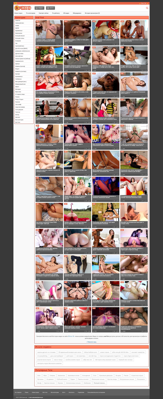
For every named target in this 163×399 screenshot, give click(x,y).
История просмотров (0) (92, 13)
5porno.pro (24, 397)
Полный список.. (100, 383)
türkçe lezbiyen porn (90, 352)
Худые (72, 379)
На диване (50, 379)
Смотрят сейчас (43, 13)
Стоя (94, 375)
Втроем (60, 383)
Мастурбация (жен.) (21, 81)
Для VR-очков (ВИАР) (21, 48)
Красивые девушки (105, 375)
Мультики (18, 91)
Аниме (17, 25)
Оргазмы (40, 379)
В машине (18, 41)
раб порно (69, 356)
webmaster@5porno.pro (37, 397)
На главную (18, 392)
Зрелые (17, 63)
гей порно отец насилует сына (105, 360)
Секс (38, 375)
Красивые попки (73, 375)
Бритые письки (49, 383)
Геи (16, 43)
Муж (45, 375)
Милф (39, 383)
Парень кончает (83, 379)
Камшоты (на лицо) (20, 71)
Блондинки (86, 375)
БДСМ (17, 28)
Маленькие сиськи (98, 379)
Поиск (26, 392)
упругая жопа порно (44, 360)
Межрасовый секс (20, 84)
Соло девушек (19, 109)
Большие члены (19, 38)
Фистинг (17, 117)
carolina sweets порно (73, 360)
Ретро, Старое (19, 99)
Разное (17, 97)
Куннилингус (18, 76)
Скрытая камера (20, 107)
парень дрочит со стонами (46, 352)
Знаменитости (19, 61)
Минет (17, 86)
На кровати (141, 379)
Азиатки (17, 20)
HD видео (66, 13)
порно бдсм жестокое (131, 356)
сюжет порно (104, 352)
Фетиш (17, 114)
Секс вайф (18, 104)
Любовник (87, 383)
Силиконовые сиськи (73, 383)
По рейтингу (56, 13)
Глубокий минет (62, 379)
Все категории (19, 119)
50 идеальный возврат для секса (69, 352)
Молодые (18, 89)
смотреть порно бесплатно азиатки (49, 363)
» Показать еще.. (92, 342)
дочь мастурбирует (56, 356)
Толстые (17, 112)
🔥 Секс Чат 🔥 (143, 3)
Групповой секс (19, 46)
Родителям (81, 392)
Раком (126, 375)
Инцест (17, 69)
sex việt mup (93, 356)
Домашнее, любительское (22, 51)
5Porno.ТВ (71, 336)
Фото (63, 392)
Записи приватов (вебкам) (22, 58)
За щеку (118, 375)
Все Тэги (17, 122)
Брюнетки (61, 375)
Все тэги (45, 392)
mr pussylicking (42, 356)
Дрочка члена (19, 53)
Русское (17, 102)
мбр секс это (87, 360)
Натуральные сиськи (127, 379)
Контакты (71, 392)
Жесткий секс (19, 56)
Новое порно (18, 13)
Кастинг (17, 74)
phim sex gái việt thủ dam (120, 352)
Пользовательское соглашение (96, 392)
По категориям (30, 13)
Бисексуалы (18, 33)
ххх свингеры (80, 356)
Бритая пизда (112, 379)
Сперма (52, 375)
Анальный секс (19, 23)
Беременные (18, 30)
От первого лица (20, 94)
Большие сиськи (20, 35)
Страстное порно (137, 375)
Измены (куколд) (20, 66)
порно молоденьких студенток (110, 356)
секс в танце (58, 360)
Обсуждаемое (77, 13)
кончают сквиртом (138, 352)
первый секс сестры (126, 360)
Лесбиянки (18, 79)
